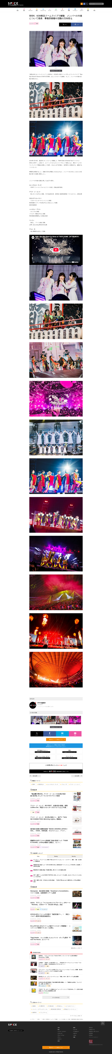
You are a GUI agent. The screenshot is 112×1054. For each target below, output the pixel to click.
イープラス (32, 1019)
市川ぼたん (59, 1006)
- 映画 (58, 1041)
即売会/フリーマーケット (70, 1009)
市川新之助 (50, 1006)
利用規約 (91, 1035)
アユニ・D (64, 784)
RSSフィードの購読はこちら (57, 739)
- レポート (75, 1033)
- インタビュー (76, 1031)
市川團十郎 (42, 1006)
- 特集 (74, 1037)
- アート (58, 1037)
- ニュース (75, 1029)
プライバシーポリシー (93, 1037)
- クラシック (59, 1033)
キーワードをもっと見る (75, 1015)
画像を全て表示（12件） (56, 70)
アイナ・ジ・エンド (75, 784)
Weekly (56, 856)
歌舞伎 (34, 1006)
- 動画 (74, 1027)
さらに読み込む (56, 997)
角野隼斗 (34, 1012)
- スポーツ (59, 1039)
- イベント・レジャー (61, 1031)
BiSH (33, 784)
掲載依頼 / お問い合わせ (94, 1031)
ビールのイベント (70, 1006)
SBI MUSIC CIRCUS (56, 1009)
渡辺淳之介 (41, 784)
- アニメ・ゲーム (60, 1035)
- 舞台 (58, 1029)
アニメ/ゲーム (43, 1012)
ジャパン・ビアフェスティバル (39, 1009)
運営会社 (91, 1027)
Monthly (74, 856)
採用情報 (91, 1033)
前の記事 (35, 776)
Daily (38, 856)
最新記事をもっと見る (75, 948)
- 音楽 (58, 1027)
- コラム (74, 1035)
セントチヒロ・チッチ (52, 784)
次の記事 (77, 776)
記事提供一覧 (91, 1029)
